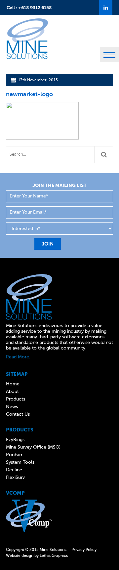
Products (15, 399)
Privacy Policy (84, 549)
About (12, 391)
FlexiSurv (15, 477)
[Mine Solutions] (27, 22)
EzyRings (15, 439)
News (12, 406)
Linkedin (105, 7)
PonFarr (14, 454)
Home (13, 383)
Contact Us (18, 414)
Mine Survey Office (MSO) (33, 447)
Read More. (18, 356)
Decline (14, 469)
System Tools (20, 462)
